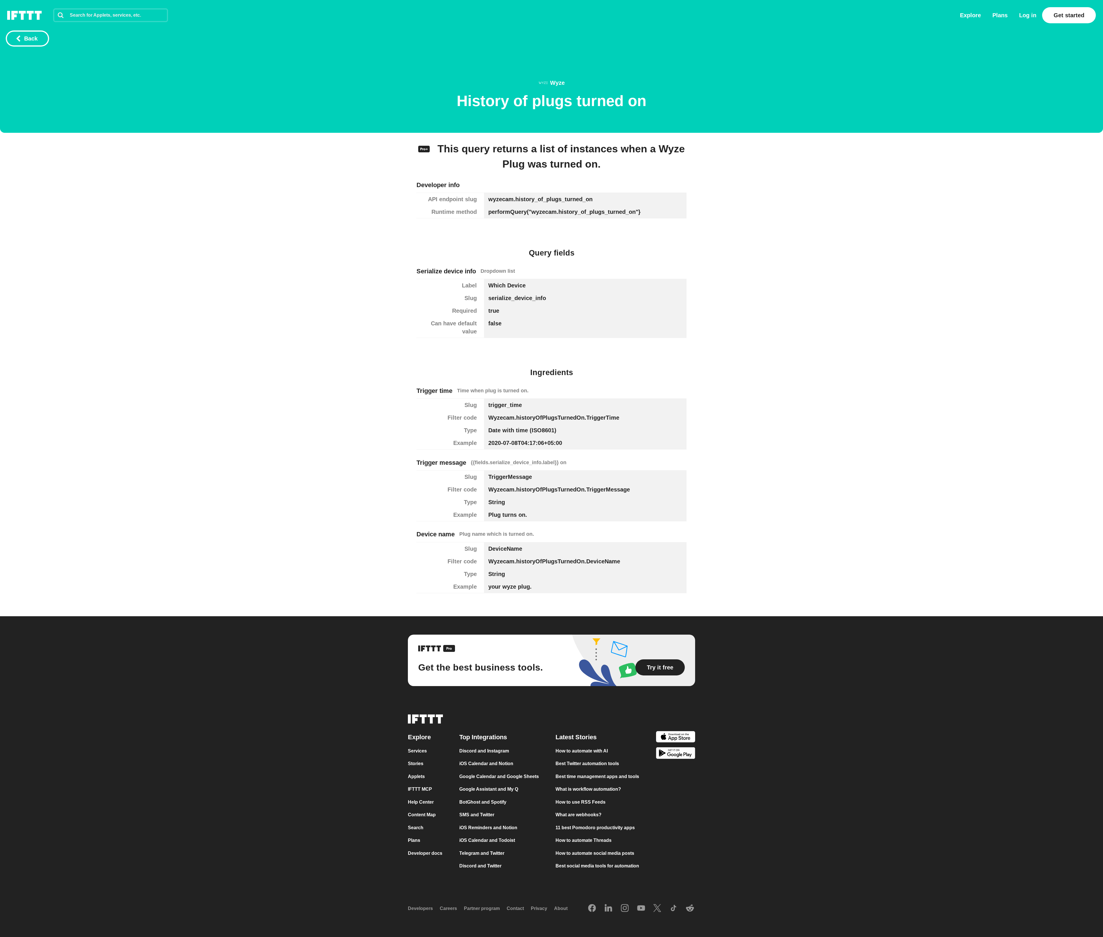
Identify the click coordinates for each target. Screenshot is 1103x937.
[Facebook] (592, 908)
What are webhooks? (578, 814)
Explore (970, 15)
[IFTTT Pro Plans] (424, 148)
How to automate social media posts (595, 852)
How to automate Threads (584, 840)
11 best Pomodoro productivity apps (595, 827)
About (561, 908)
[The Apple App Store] (675, 737)
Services (417, 750)
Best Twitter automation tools (587, 763)
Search (415, 827)
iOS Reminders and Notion (488, 827)
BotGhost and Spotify (482, 801)
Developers (420, 908)
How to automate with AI (582, 750)
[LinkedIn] (608, 908)
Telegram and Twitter (481, 852)
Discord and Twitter (480, 865)
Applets (416, 776)
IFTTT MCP (420, 789)
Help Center (421, 801)
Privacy (539, 908)
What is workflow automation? (588, 789)
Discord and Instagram (484, 750)
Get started (1069, 15)
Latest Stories (576, 736)
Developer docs (425, 852)
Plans (1000, 15)
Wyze (557, 83)
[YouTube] (641, 908)
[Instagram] (625, 908)
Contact (515, 908)
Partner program (482, 908)
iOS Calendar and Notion (486, 763)
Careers (448, 908)
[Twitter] (657, 908)
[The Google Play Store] (675, 754)
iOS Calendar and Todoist (487, 840)
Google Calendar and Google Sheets (499, 776)
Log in (1027, 15)
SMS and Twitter (476, 814)
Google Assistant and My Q (488, 789)
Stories (415, 763)
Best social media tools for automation (597, 865)
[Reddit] (690, 908)
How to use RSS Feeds (581, 801)
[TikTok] (673, 908)
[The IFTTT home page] (24, 15)
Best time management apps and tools (597, 776)
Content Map (422, 814)
